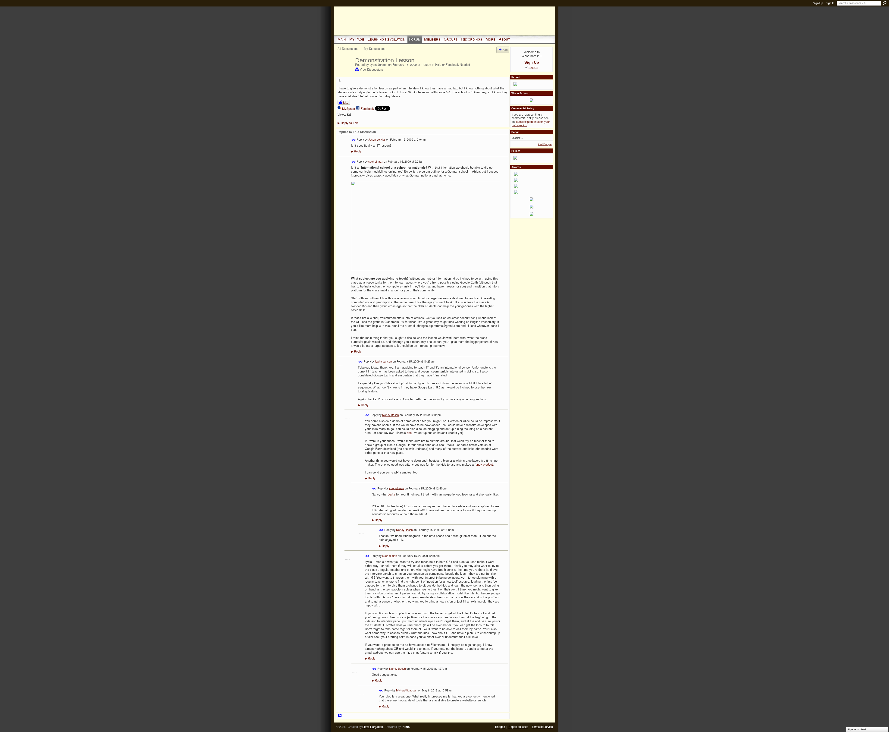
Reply (356, 151)
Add (505, 50)
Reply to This (348, 122)
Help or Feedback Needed (452, 64)
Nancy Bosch (390, 415)
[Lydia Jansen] (345, 70)
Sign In (830, 3)
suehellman (375, 161)
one (409, 432)
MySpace (348, 108)
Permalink (353, 140)
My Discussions (374, 48)
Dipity (391, 494)
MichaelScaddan (406, 690)
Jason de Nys (376, 139)
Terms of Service (542, 727)
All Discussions (348, 48)
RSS (340, 716)
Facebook (367, 108)
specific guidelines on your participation (531, 123)
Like (345, 102)
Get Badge (545, 144)
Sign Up (818, 3)
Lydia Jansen (378, 64)
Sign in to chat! (856, 729)
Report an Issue (518, 727)
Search (884, 3)
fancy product (484, 464)
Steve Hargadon (372, 727)
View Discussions (372, 69)
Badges (500, 727)
